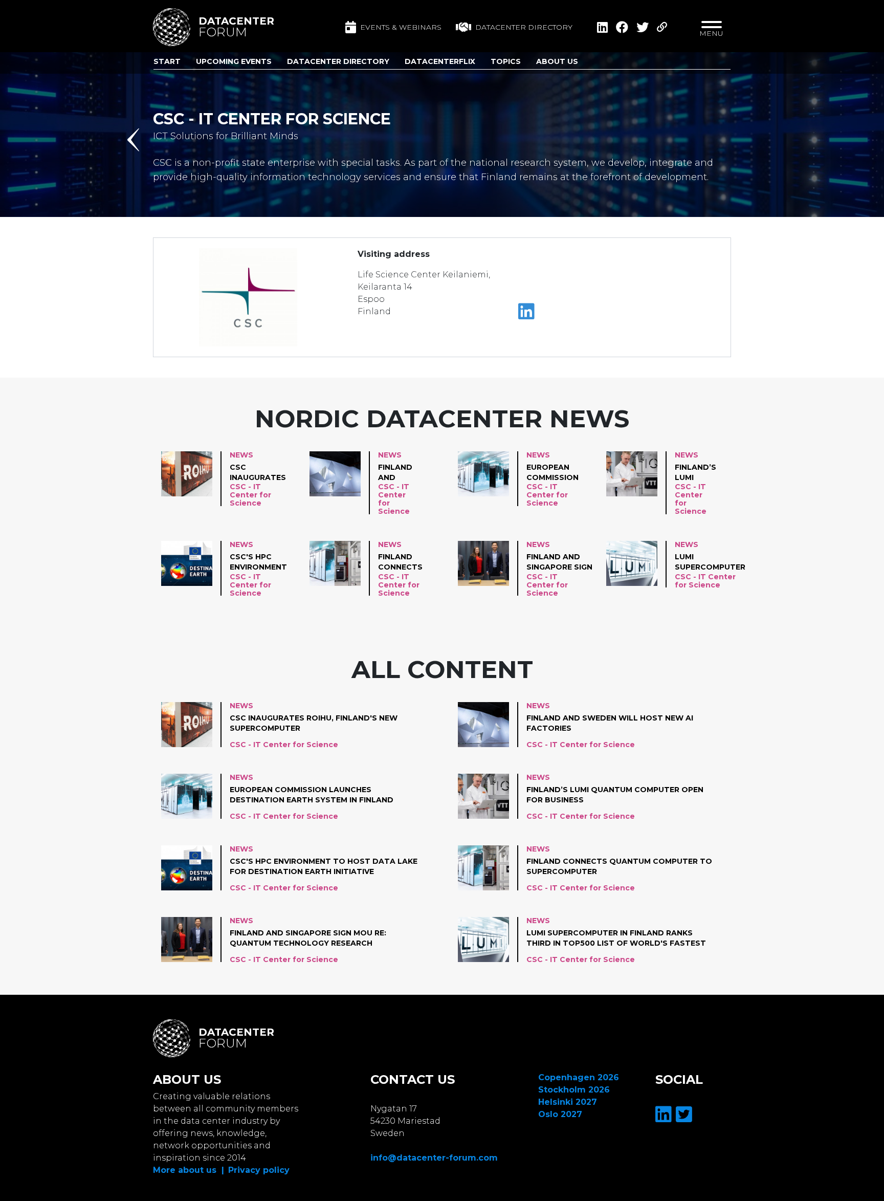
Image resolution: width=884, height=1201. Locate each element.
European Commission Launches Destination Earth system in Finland (553, 473)
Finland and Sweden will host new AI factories (400, 473)
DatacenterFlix (440, 61)
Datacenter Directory (338, 61)
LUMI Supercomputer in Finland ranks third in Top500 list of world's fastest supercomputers (712, 562)
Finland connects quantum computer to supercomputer (413, 562)
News (241, 455)
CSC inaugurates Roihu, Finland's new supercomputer (265, 473)
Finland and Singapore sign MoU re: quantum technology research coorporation (559, 562)
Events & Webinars (400, 27)
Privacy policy (259, 1170)
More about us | (188, 1170)
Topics (506, 61)
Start (167, 61)
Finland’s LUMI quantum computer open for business (697, 473)
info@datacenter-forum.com (434, 1158)
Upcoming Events (234, 61)
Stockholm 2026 (574, 1090)
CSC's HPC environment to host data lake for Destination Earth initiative (258, 562)
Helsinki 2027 (567, 1102)
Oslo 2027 (560, 1114)
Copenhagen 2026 (578, 1077)
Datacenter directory (523, 27)
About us (557, 61)
